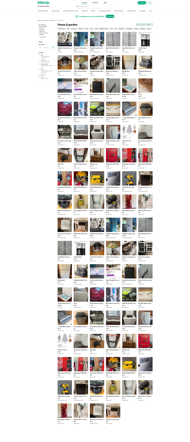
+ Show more (43, 37)
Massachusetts (44, 20)
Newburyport (52, 20)
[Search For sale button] (77, 6)
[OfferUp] (43, 2)
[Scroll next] (151, 28)
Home (38, 20)
